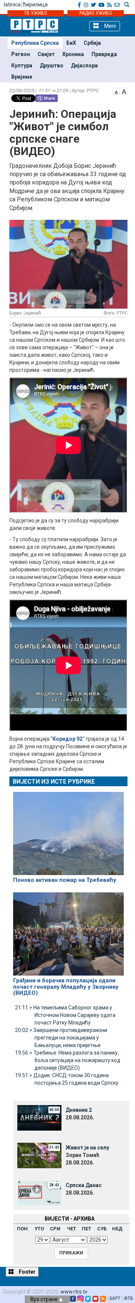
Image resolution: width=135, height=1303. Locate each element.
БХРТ (115, 1298)
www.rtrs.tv (73, 1292)
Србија (92, 43)
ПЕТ (86, 1228)
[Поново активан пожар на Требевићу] (68, 830)
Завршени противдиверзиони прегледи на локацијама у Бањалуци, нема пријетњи (61, 1037)
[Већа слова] (124, 91)
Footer (27, 1272)
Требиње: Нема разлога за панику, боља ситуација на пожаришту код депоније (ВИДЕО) (67, 1060)
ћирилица (35, 5)
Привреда (104, 54)
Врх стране (44, 1299)
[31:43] (39, 1155)
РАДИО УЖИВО (96, 13)
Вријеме (21, 77)
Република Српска (35, 43)
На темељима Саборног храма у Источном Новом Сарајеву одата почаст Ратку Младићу (65, 1015)
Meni (109, 26)
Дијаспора (84, 65)
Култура (21, 65)
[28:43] (39, 1193)
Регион (20, 54)
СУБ (101, 1228)
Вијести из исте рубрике (54, 781)
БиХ (71, 43)
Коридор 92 (67, 739)
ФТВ (128, 1298)
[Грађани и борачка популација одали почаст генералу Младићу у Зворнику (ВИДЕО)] (68, 931)
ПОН (22, 1228)
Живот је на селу (87, 1148)
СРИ (55, 1228)
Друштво (51, 65)
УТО (39, 1228)
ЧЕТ (71, 1228)
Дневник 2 (79, 1110)
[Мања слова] (116, 91)
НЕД (117, 1228)
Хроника (73, 54)
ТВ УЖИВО (35, 13)
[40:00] (39, 1117)
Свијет (46, 54)
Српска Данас (84, 1185)
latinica (12, 5)
